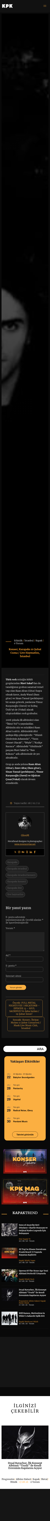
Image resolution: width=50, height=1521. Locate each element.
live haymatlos (15, 894)
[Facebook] (34, 852)
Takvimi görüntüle (25, 1134)
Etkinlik (18, 640)
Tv (30, 1239)
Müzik (27, 1261)
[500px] (27, 852)
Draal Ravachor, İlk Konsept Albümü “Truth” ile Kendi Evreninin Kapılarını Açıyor (32, 1292)
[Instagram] (19, 852)
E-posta (11, 965)
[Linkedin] (31, 852)
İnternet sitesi (13, 976)
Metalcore (28, 1322)
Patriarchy (18, 1088)
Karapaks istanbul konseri (21, 875)
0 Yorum (18, 643)
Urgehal (17, 1099)
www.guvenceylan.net (25, 844)
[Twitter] (15, 852)
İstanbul (28, 640)
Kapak (39, 640)
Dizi (20, 1239)
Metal (21, 1303)
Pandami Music (20, 1121)
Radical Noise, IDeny (23, 1110)
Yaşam (32, 1261)
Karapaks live (14, 887)
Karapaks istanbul (17, 868)
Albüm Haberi (34, 1301)
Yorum (10, 928)
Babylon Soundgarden (24, 1077)
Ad (8, 955)
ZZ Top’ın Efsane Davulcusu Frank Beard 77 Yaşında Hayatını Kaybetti (32, 1252)
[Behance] (23, 852)
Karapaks (12, 862)
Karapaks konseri (16, 881)
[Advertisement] (25, 1362)
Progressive (23, 1301)
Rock (32, 1279)
